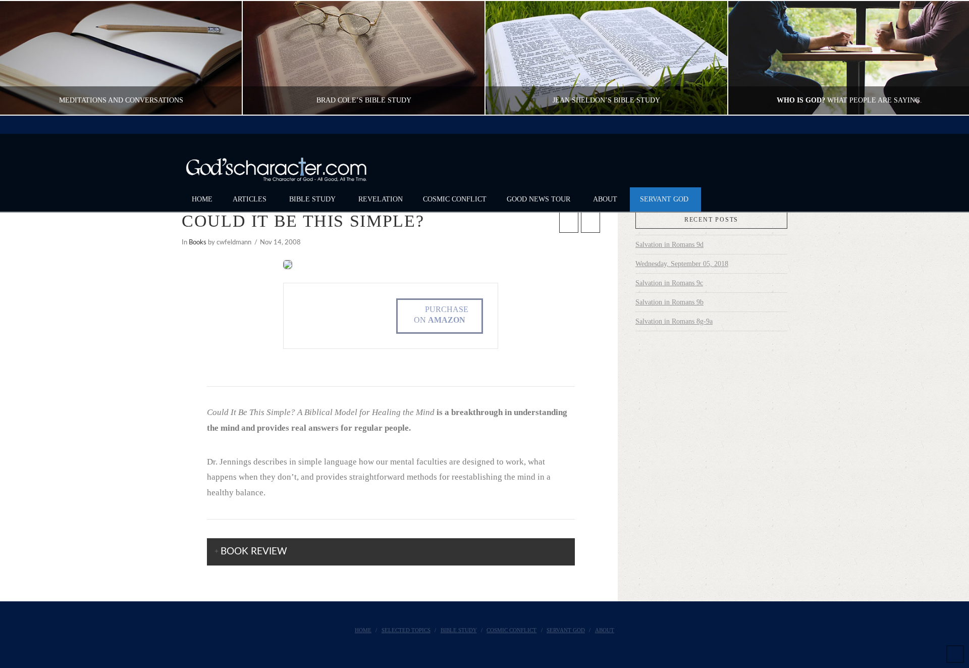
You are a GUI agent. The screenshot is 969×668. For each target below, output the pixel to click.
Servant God (566, 630)
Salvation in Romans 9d (669, 244)
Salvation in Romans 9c (669, 283)
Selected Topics (406, 630)
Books (197, 242)
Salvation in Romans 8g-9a (674, 321)
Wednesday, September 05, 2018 (681, 264)
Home (363, 630)
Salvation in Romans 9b (669, 302)
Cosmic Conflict (511, 630)
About (604, 630)
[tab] (391, 552)
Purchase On (441, 314)
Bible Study (459, 630)
